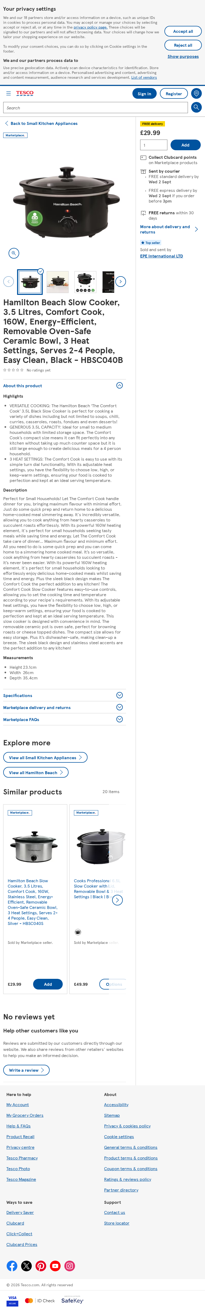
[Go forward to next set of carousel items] (117, 900)
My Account (17, 1104)
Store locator (116, 1223)
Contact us (114, 1212)
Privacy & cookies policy (127, 1126)
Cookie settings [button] (119, 1136)
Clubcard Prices (21, 1244)
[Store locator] (196, 93)
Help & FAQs (18, 1126)
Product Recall (20, 1136)
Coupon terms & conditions (130, 1168)
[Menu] (8, 93)
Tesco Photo (18, 1168)
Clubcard (15, 1223)
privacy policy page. (91, 27)
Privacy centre (20, 1147)
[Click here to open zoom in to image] (14, 253)
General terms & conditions (130, 1147)
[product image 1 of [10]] (64, 202)
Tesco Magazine (21, 1179)
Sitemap (112, 1115)
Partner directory (121, 1190)
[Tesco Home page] (25, 93)
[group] (35, 900)
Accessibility (116, 1104)
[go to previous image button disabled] (8, 281)
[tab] (30, 282)
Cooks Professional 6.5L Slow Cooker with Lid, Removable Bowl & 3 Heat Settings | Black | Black (98, 888)
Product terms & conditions (131, 1158)
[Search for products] (196, 107)
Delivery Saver (20, 1212)
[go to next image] (120, 281)
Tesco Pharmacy (22, 1158)
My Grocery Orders (25, 1115)
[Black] (78, 932)
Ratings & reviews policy (127, 1179)
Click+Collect (19, 1233)
